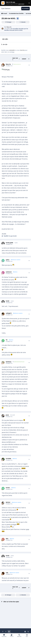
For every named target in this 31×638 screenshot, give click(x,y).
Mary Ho (9, 27)
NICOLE (8, 502)
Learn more (3, 3)
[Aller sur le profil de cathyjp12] (3, 313)
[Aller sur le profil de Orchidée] (3, 459)
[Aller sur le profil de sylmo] (3, 260)
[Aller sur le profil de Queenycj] (3, 362)
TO (6, 340)
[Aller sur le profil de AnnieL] (3, 488)
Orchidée (8, 458)
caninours (9, 272)
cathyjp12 (9, 313)
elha (7, 538)
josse (7, 415)
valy (7, 572)
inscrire (22, 50)
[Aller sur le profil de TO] (3, 340)
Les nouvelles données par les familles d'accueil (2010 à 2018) (16, 29)
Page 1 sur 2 (15, 59)
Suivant (24, 59)
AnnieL (8, 487)
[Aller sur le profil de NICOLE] (3, 503)
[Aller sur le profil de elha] (3, 539)
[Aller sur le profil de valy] (3, 573)
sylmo (7, 260)
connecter (12, 50)
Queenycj (8, 362)
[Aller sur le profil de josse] (3, 415)
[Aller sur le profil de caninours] (3, 272)
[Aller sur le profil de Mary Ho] (2, 29)
